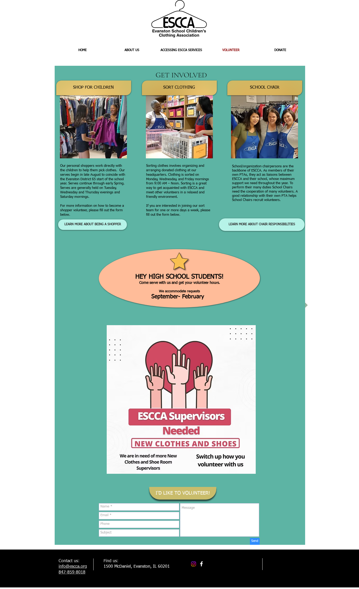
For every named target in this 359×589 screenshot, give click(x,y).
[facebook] (201, 564)
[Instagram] (193, 564)
